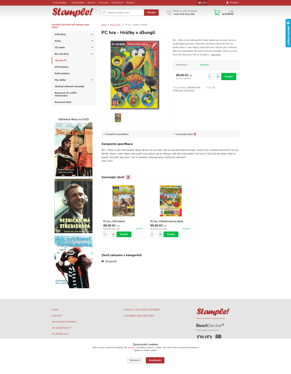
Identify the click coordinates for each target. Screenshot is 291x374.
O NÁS (55, 309)
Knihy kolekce (62, 73)
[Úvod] (75, 12)
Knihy (58, 40)
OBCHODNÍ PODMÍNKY (64, 321)
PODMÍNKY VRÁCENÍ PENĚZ (139, 315)
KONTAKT (57, 315)
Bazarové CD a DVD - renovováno (66, 94)
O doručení (103, 2)
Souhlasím (155, 360)
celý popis (216, 54)
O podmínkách (78, 2)
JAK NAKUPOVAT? (61, 327)
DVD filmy (60, 34)
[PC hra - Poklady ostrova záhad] (170, 200)
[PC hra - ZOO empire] (123, 200)
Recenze (130, 2)
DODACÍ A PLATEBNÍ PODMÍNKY (142, 309)
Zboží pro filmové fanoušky (69, 86)
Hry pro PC (61, 60)
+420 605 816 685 (184, 14)
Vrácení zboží (117, 2)
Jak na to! (91, 2)
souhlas (131, 347)
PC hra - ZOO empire (114, 221)
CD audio (60, 47)
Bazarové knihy (63, 102)
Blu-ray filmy (62, 53)
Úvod (104, 24)
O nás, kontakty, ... (60, 2)
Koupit (229, 76)
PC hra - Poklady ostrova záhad (166, 221)
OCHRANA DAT (60, 333)
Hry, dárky (60, 79)
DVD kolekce (62, 66)
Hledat (151, 12)
